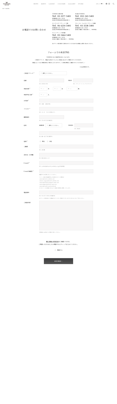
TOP (3, 8)
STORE (80, 4)
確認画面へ (58, 261)
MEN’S (43, 4)
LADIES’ (52, 4)
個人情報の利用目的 (52, 241)
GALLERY (71, 4)
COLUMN (61, 4)
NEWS (36, 4)
